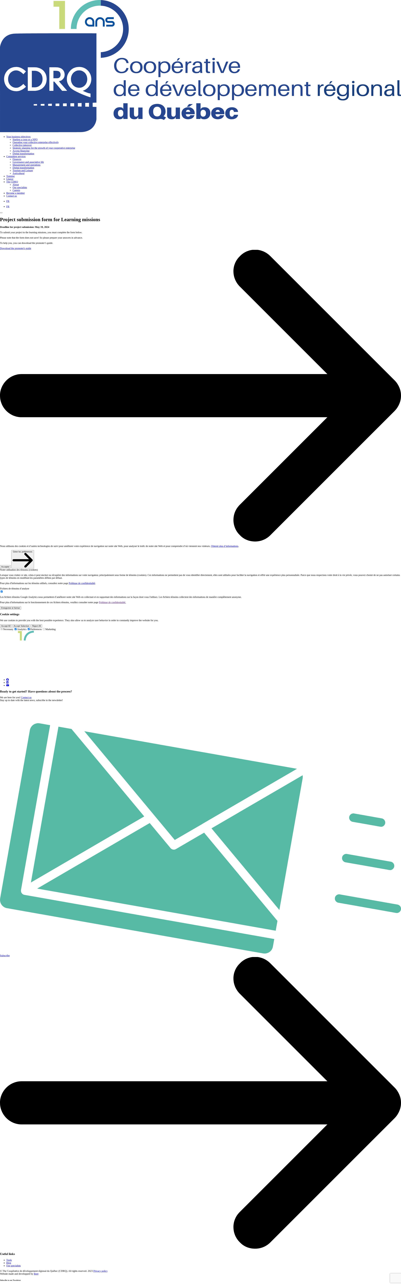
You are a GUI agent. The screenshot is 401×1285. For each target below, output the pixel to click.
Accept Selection (21, 626)
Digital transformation (23, 153)
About (16, 184)
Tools (9, 1260)
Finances (17, 159)
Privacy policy (100, 1271)
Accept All (5, 626)
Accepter (5, 567)
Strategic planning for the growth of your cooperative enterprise (44, 148)
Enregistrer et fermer (10, 608)
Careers (16, 190)
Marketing (50, 629)
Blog (8, 1263)
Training (10, 176)
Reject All (36, 626)
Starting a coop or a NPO (25, 139)
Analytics (21, 629)
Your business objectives (18, 136)
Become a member (15, 193)
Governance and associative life (28, 162)
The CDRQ (12, 181)
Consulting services (16, 156)
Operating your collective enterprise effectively (36, 142)
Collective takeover (22, 145)
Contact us (11, 196)
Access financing (21, 150)
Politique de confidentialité (82, 583)
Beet (36, 1273)
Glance (9, 179)
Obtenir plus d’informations (224, 546)
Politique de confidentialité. (112, 602)
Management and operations (26, 165)
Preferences (36, 629)
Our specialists (20, 187)
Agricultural (18, 173)
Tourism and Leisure (23, 170)
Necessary (8, 629)
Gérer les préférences (22, 552)
